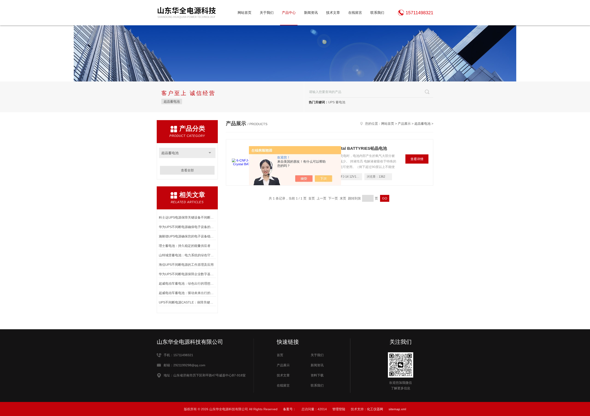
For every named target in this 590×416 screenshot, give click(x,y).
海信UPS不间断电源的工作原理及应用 (186, 264)
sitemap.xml (397, 409)
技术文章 (333, 12)
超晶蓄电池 (172, 101)
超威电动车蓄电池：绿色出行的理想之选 (187, 283)
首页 (280, 355)
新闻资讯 (311, 12)
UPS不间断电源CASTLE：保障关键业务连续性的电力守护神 (187, 302)
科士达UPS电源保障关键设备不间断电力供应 (187, 217)
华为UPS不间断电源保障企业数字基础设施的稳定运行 (187, 274)
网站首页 (244, 12)
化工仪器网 (375, 409)
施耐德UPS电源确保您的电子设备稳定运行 (187, 236)
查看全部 (187, 170)
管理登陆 (338, 409)
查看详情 (416, 159)
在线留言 (355, 12)
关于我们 (267, 12)
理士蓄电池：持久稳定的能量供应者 (184, 246)
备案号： (289, 409)
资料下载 (317, 375)
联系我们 (377, 12)
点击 (209, 153)
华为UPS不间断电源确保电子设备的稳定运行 (187, 227)
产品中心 (289, 12)
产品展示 (404, 123)
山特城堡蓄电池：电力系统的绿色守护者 (187, 255)
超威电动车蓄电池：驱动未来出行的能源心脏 (187, 293)
